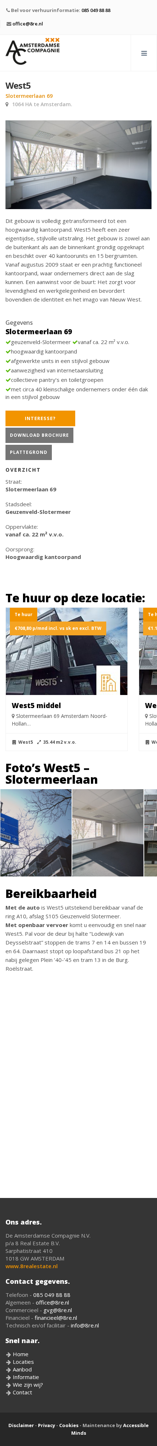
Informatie (25, 1377)
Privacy (46, 1425)
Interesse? (40, 418)
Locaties (22, 1361)
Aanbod (21, 1369)
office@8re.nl (27, 23)
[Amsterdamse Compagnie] (32, 51)
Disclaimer (21, 1425)
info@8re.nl (85, 1325)
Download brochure (39, 435)
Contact (21, 1392)
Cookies (68, 1425)
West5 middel (36, 705)
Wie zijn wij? (27, 1384)
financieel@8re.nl (56, 1317)
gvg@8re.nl (57, 1310)
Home (19, 1354)
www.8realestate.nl (31, 1266)
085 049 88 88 (95, 10)
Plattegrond (28, 452)
